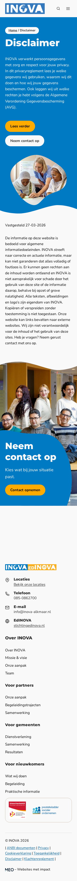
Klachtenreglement (39, 859)
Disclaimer (13, 859)
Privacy (43, 848)
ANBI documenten (21, 848)
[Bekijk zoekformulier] (58, 8)
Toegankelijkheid (46, 853)
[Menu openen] (68, 8)
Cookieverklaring (18, 853)
